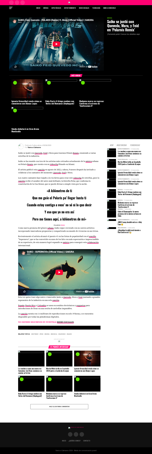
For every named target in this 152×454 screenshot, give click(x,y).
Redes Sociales (84, 8)
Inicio (38, 8)
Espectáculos (56, 8)
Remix (76, 153)
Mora (47, 334)
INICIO (64, 441)
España (21, 305)
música (89, 161)
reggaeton (80, 305)
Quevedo (38, 153)
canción (41, 169)
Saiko (70, 334)
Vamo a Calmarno (34, 147)
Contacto (86, 441)
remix (63, 225)
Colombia (41, 305)
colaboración (93, 242)
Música (45, 8)
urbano (51, 228)
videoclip (54, 164)
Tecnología (96, 8)
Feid (45, 153)
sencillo (92, 236)
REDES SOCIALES (65, 322)
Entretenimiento (70, 8)
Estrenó (35, 334)
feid (41, 334)
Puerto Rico (30, 305)
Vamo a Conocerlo (109, 8)
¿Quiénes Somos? (75, 441)
